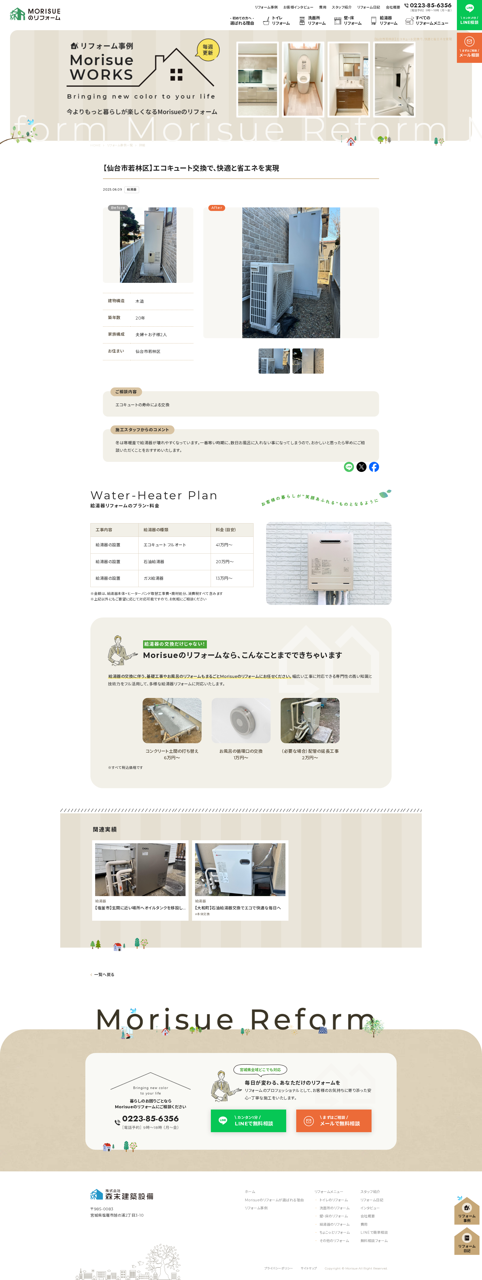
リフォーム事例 (266, 7)
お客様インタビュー (298, 7)
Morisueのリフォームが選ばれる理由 (274, 1200)
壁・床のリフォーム (334, 1216)
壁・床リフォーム (353, 21)
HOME (95, 145)
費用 (322, 7)
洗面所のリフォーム (335, 1208)
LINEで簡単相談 (374, 1232)
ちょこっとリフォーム (335, 1232)
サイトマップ (309, 1268)
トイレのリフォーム (334, 1200)
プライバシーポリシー (278, 1268)
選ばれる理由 (242, 21)
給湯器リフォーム (389, 21)
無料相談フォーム (374, 1241)
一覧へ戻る (104, 974)
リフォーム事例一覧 (120, 145)
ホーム (250, 1191)
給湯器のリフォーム (335, 1224)
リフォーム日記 (368, 7)
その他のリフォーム (334, 1241)
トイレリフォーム (281, 21)
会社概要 (393, 7)
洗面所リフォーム (317, 21)
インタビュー (370, 1208)
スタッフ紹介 (342, 7)
